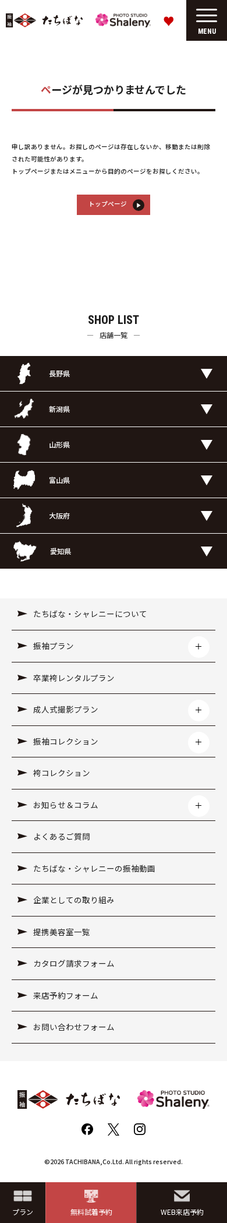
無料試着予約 (91, 1212)
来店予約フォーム (65, 995)
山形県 (59, 444)
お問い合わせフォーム (74, 1026)
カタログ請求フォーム (74, 963)
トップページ (107, 203)
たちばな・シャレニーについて (90, 613)
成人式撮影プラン (65, 709)
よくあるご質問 (61, 836)
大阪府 (59, 515)
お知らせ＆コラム (65, 804)
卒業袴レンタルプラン (74, 677)
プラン (22, 1212)
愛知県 (60, 551)
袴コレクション (61, 772)
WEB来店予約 (182, 1212)
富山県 (59, 480)
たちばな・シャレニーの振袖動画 (94, 868)
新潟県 (59, 409)
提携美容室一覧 (61, 931)
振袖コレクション (65, 741)
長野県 (59, 373)
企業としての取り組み (74, 899)
